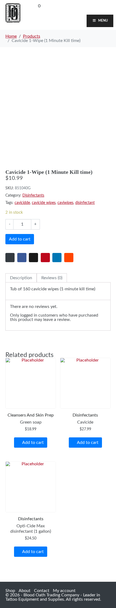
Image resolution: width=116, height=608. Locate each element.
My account (64, 591)
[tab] (21, 277)
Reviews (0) (51, 278)
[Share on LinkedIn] (57, 257)
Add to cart (19, 239)
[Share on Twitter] (33, 257)
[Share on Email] (10, 257)
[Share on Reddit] (68, 257)
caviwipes (65, 203)
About (24, 591)
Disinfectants (33, 195)
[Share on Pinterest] (45, 257)
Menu (103, 20)
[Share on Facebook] (21, 257)
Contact (41, 591)
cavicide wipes (44, 203)
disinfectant (85, 203)
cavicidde (22, 203)
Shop (10, 591)
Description (21, 278)
